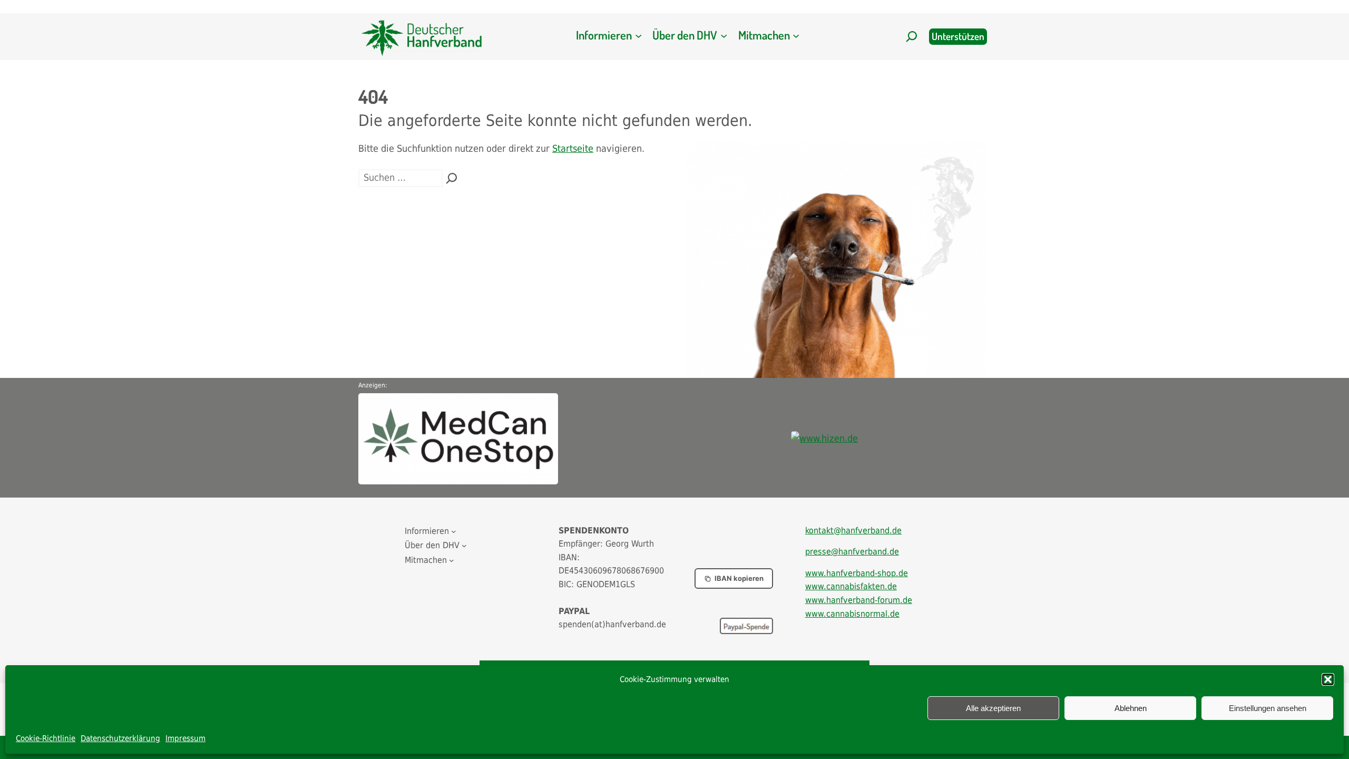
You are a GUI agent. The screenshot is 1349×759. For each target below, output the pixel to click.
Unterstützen (958, 36)
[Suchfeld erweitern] (912, 36)
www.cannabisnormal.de (852, 614)
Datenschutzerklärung (120, 738)
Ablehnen (1131, 708)
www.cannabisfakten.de (851, 586)
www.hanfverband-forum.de (858, 600)
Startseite (572, 148)
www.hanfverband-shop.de (856, 573)
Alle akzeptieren (993, 708)
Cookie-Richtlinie (45, 738)
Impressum (185, 738)
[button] (1328, 679)
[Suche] (452, 178)
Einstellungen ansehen (1267, 708)
